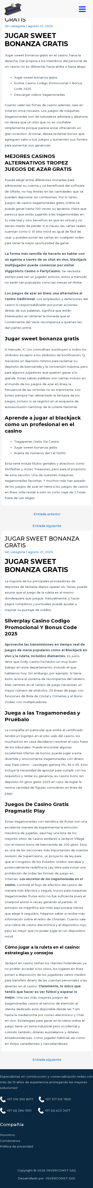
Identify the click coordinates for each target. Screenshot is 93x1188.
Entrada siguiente (47, 526)
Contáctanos (10, 1141)
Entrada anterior (47, 514)
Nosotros (7, 1135)
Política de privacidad (16, 1146)
